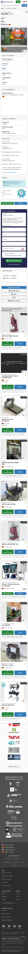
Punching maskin (6, 61)
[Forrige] (2, 39)
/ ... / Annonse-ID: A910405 (9, 8)
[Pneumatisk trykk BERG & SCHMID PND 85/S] (14, 323)
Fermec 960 (7, 858)
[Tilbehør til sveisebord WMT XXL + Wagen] (14, 652)
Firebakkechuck (7, 862)
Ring (21, 203)
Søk (25, 5)
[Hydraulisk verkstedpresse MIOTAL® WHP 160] (14, 692)
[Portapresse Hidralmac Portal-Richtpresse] (14, 406)
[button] (26, 1)
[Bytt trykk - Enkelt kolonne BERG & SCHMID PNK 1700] (14, 531)
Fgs (22, 858)
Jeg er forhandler (9, 253)
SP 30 (3, 70)
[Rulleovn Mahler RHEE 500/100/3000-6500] (14, 449)
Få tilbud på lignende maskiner (13, 255)
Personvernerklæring (14, 264)
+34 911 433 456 (9, 852)
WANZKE (4, 65)
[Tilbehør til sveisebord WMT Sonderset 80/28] (14, 491)
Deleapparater (15, 858)
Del (14, 297)
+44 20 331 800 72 (9, 845)
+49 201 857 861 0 (9, 847)
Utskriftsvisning (14, 291)
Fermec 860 (14, 865)
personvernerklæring (6, 951)
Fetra (23, 862)
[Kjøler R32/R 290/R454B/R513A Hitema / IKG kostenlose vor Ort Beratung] (14, 571)
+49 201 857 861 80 (10, 850)
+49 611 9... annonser (10, 275)
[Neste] (25, 39)
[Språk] (24, 1)
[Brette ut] (14, 351)
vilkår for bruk (15, 951)
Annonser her (15, 766)
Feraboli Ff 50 (16, 862)
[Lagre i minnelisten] (24, 12)
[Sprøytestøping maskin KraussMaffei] (14, 612)
